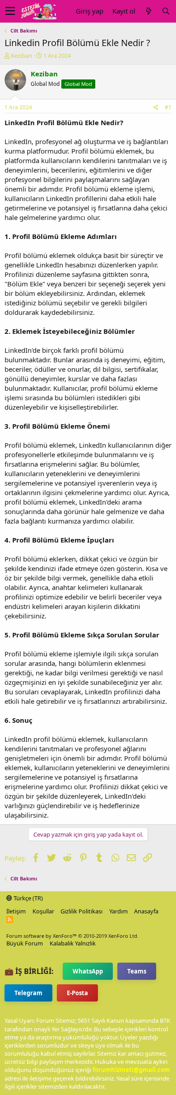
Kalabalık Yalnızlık (73, 943)
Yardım (118, 911)
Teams (136, 971)
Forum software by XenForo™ (72, 935)
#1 (168, 107)
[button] (10, 11)
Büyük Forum (24, 943)
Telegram (28, 993)
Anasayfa (146, 911)
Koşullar (43, 911)
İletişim (16, 911)
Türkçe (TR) (27, 898)
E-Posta (77, 993)
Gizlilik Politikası (81, 911)
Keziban (21, 55)
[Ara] (165, 11)
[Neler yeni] (148, 11)
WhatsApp (88, 971)
